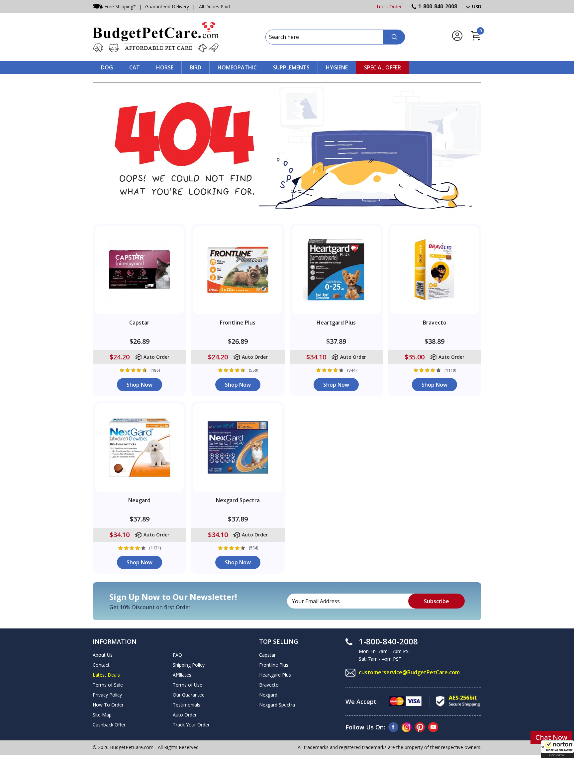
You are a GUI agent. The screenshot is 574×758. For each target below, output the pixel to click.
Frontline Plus (273, 665)
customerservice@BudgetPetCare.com (409, 672)
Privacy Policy (107, 695)
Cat (134, 67)
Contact (101, 665)
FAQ (177, 655)
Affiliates (182, 675)
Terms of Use (187, 685)
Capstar (267, 655)
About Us (103, 655)
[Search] (394, 37)
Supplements (291, 67)
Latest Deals (106, 675)
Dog (107, 67)
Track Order (389, 6)
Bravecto (269, 685)
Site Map (102, 714)
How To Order (108, 705)
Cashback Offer (109, 724)
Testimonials (186, 705)
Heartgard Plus (275, 675)
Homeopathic (237, 67)
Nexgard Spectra (277, 705)
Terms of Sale (108, 685)
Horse (164, 67)
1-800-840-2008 (437, 6)
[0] (475, 39)
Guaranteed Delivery (167, 6)
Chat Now (551, 737)
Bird (195, 67)
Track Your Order (191, 724)
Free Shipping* (120, 6)
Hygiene (337, 67)
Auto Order (185, 714)
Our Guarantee (189, 695)
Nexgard (268, 695)
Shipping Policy (189, 665)
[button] (557, 749)
